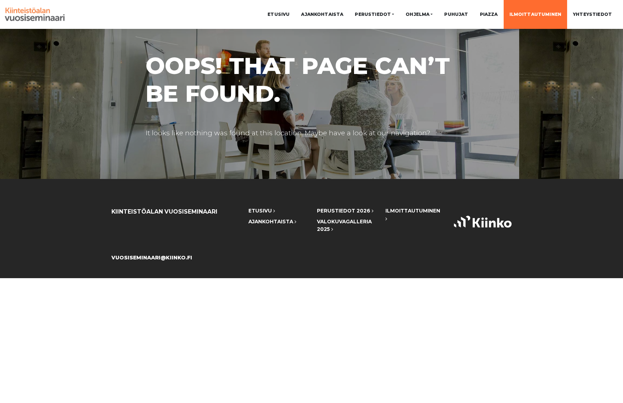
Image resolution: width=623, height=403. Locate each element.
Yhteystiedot (592, 14)
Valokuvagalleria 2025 (344, 225)
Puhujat (456, 14)
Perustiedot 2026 (344, 211)
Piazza (489, 14)
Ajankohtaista (322, 14)
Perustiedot (373, 14)
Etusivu (279, 14)
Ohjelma (417, 14)
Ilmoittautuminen (535, 14)
